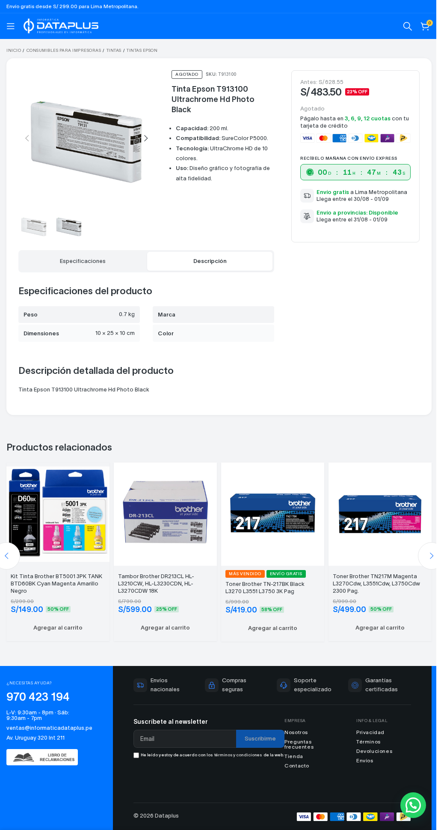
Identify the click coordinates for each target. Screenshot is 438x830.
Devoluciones (369, 745)
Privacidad (365, 726)
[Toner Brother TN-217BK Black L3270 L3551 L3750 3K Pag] (269, 508)
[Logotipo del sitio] (61, 25)
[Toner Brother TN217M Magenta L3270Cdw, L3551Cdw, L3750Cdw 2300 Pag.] (374, 508)
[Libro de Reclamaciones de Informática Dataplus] (45, 751)
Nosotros (293, 726)
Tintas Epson (142, 50)
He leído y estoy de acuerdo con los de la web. (205, 751)
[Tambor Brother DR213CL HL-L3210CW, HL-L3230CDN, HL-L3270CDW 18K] (162, 508)
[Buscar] (401, 26)
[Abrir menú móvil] (10, 26)
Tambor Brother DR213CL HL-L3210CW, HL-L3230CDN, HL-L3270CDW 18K (154, 577)
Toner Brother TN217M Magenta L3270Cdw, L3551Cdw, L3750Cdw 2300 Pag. (371, 577)
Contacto (293, 759)
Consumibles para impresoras (64, 50)
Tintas (114, 50)
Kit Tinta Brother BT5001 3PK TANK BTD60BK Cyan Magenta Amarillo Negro (56, 577)
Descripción (205, 257)
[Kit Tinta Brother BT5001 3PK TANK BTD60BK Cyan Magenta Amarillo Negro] (57, 508)
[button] (27, 136)
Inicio (13, 50)
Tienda (290, 750)
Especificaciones (81, 257)
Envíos (359, 754)
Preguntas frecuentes (295, 738)
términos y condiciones (225, 751)
